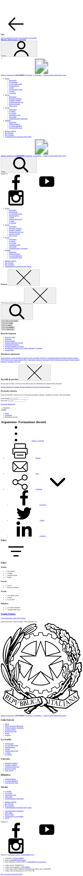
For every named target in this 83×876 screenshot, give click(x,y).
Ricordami (6, 408)
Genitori (49, 358)
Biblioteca (4, 362)
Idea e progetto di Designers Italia (11, 874)
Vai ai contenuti (6, 38)
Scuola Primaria (10, 341)
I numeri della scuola (15, 89)
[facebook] (16, 189)
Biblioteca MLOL (10, 131)
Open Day (43, 358)
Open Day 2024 (10, 337)
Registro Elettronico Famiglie (14, 346)
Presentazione (13, 82)
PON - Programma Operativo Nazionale (36, 360)
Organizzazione (14, 86)
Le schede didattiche (15, 126)
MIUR (7, 724)
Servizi (9, 585)
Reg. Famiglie (9, 135)
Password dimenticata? (8, 404)
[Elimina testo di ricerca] (40, 296)
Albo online (12, 117)
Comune (7, 735)
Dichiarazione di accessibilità (14, 816)
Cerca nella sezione (10, 321)
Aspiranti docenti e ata (16, 102)
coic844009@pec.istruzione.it (36, 862)
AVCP (7, 818)
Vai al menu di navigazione (19, 38)
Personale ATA (12, 362)
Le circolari (12, 113)
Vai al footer (33, 38)
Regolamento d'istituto (60, 358)
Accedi (4, 410)
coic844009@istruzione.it (17, 860)
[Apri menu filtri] (16, 558)
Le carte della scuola (15, 84)
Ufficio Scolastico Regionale (14, 726)
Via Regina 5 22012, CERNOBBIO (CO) (20, 855)
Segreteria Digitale (44, 387)
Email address (5, 398)
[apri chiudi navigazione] (1, 58)
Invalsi (7, 733)
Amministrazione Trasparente (18, 119)
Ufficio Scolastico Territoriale (14, 728)
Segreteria (70, 358)
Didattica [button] (8, 120)
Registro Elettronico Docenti (14, 343)
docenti (11, 360)
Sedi (6, 360)
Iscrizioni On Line (10, 731)
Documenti (10, 571)
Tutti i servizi (13, 106)
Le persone (12, 93)
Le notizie (12, 111)
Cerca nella (8, 327)
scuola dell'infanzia (17, 358)
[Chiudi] (24, 278)
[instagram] (16, 205)
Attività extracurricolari (61, 360)
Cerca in (8, 329)
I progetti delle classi (15, 128)
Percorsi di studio (14, 104)
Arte (19, 362)
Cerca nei (7, 325)
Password (4, 400)
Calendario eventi (14, 115)
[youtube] (47, 189)
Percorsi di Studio (13, 587)
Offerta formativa (14, 124)
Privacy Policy (9, 815)
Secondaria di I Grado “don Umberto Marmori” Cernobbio (23, 348)
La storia (11, 91)
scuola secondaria (34, 358)
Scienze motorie (74, 360)
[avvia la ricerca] (17, 312)
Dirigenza (8, 339)
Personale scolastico (15, 98)
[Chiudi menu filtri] (16, 31)
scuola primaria (6, 358)
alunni (76, 358)
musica (25, 358)
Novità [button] (7, 108)
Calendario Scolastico (12, 344)
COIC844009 (25, 867)
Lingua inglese (18, 360)
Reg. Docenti (9, 133)
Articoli (9, 597)
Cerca (3, 302)
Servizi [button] (7, 95)
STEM (51, 360)
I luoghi (11, 88)
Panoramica (12, 80)
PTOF (3, 360)
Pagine (9, 577)
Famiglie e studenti (15, 100)
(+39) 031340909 (18, 858)
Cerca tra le (7, 323)
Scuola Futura (9, 350)
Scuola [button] (7, 78)
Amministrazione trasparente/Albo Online (18, 137)
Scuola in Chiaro (10, 730)
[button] (39, 489)
